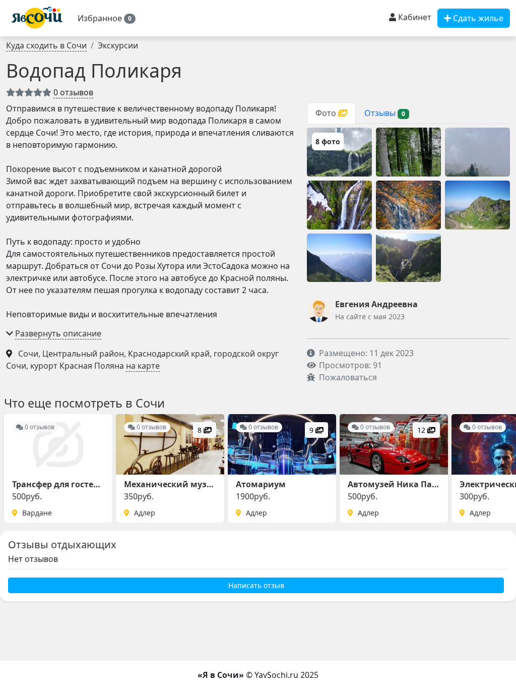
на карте (143, 365)
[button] (106, 18)
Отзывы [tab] (384, 113)
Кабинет (413, 17)
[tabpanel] (408, 205)
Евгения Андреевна (376, 304)
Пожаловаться (348, 377)
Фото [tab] (326, 113)
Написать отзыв (256, 585)
